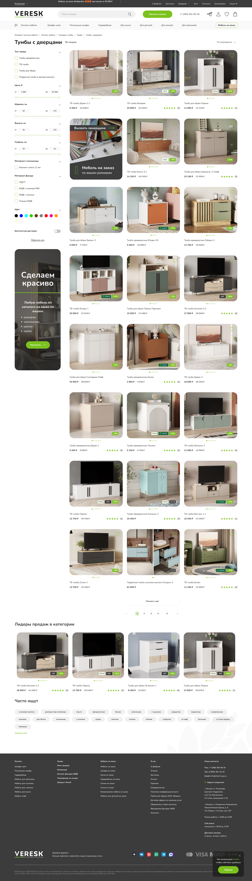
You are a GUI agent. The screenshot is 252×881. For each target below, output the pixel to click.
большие (202, 719)
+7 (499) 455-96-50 (217, 767)
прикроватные (98, 712)
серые (98, 719)
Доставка (170, 3)
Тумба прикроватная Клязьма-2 (143, 514)
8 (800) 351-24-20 (216, 772)
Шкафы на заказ (108, 771)
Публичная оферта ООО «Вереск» (166, 796)
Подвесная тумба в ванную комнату (36, 77)
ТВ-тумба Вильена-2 (194, 445)
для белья (41, 719)
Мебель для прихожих (25, 779)
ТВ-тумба (24, 64)
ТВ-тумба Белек (192, 582)
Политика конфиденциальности (164, 792)
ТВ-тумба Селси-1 (79, 582)
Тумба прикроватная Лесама (141, 445)
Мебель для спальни (24, 787)
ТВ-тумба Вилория (136, 103)
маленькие (61, 719)
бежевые (23, 726)
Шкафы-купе (20, 766)
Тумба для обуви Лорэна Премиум (144, 308)
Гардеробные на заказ (110, 779)
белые (118, 712)
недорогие (176, 712)
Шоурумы (182, 3)
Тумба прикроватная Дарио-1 (84, 445)
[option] (42, 663)
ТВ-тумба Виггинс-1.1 (195, 514)
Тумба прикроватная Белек (140, 377)
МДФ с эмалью (26, 194)
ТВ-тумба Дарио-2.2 (80, 103)
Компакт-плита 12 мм (30, 167)
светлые (115, 719)
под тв (79, 712)
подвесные (196, 712)
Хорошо (228, 869)
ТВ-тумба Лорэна (78, 514)
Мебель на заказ (108, 766)
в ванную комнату (27, 712)
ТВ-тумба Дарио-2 (193, 377)
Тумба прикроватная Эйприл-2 (199, 240)
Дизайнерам (220, 3)
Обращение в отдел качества (164, 804)
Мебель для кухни (23, 792)
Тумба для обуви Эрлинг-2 (83, 240)
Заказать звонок (157, 14)
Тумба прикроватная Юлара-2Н (142, 240)
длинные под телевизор (55, 712)
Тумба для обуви (27, 70)
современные (217, 712)
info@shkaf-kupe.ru (219, 776)
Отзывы (154, 771)
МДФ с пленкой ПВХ (29, 188)
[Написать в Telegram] (209, 14)
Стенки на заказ (108, 783)
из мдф (185, 719)
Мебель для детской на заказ (113, 796)
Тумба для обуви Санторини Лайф (86, 377)
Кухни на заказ (107, 775)
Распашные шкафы (23, 771)
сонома (132, 719)
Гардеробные (20, 775)
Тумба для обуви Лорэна (196, 103)
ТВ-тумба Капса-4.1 (137, 171)
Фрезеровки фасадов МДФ (163, 808)
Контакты (206, 3)
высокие (22, 719)
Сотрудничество (158, 787)
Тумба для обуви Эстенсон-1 (142, 685)
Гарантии (155, 783)
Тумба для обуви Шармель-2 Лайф (201, 171)
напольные (136, 712)
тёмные (149, 719)
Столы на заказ (107, 787)
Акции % (233, 3)
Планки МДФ (25, 201)
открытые (167, 719)
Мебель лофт (20, 796)
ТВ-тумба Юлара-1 (79, 308)
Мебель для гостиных (24, 783)
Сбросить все (37, 240)
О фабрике (157, 3)
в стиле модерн (223, 719)
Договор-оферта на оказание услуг (166, 800)
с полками (80, 719)
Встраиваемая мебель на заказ (114, 792)
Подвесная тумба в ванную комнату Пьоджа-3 (150, 582)
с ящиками (156, 712)
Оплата (154, 779)
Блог (196, 3)
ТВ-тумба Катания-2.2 (195, 308)
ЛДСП (22, 182)
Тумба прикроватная (29, 58)
